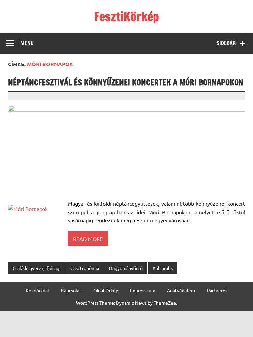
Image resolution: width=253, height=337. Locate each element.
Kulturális (163, 268)
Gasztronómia (84, 268)
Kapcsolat (71, 290)
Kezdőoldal (37, 290)
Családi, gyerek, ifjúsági (37, 268)
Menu (27, 43)
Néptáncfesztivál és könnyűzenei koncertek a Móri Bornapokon (125, 82)
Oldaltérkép (105, 290)
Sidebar (226, 43)
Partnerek (217, 290)
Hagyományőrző (126, 268)
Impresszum (142, 290)
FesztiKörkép (126, 16)
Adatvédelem (181, 290)
